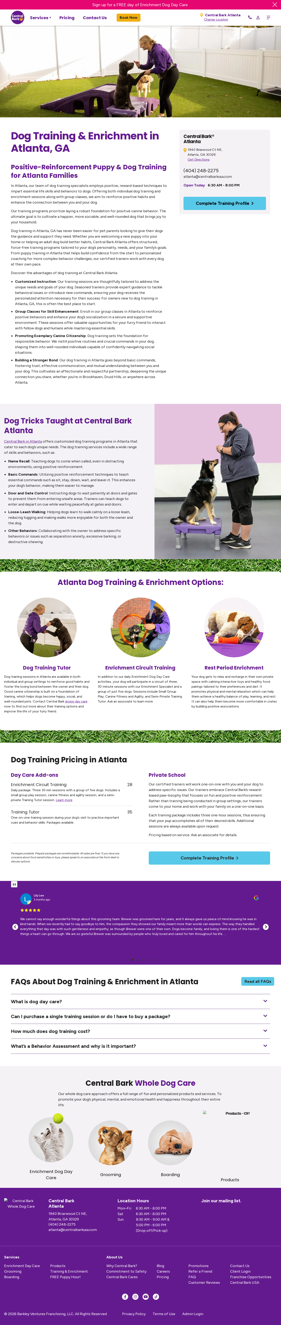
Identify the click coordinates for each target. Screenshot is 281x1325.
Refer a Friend (200, 1271)
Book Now (128, 17)
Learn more (64, 800)
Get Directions (199, 159)
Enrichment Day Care (22, 1266)
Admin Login (192, 1314)
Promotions (198, 1266)
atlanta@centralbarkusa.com (207, 176)
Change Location (216, 19)
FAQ (192, 1277)
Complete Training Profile (222, 203)
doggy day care (76, 701)
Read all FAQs (257, 981)
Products (57, 1266)
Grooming (12, 1271)
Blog (160, 1266)
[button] (15, 927)
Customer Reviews (204, 1282)
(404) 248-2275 (201, 170)
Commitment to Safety (126, 1271)
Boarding (11, 1277)
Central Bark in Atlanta (23, 441)
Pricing (66, 18)
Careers (163, 1271)
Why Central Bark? (121, 1266)
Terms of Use (164, 1314)
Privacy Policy (134, 1314)
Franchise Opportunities (250, 1277)
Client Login (240, 1271)
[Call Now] (250, 17)
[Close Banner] (275, 5)
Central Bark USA (244, 1282)
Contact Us (95, 18)
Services (39, 18)
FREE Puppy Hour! (65, 1277)
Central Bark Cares (122, 1277)
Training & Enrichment (69, 1271)
